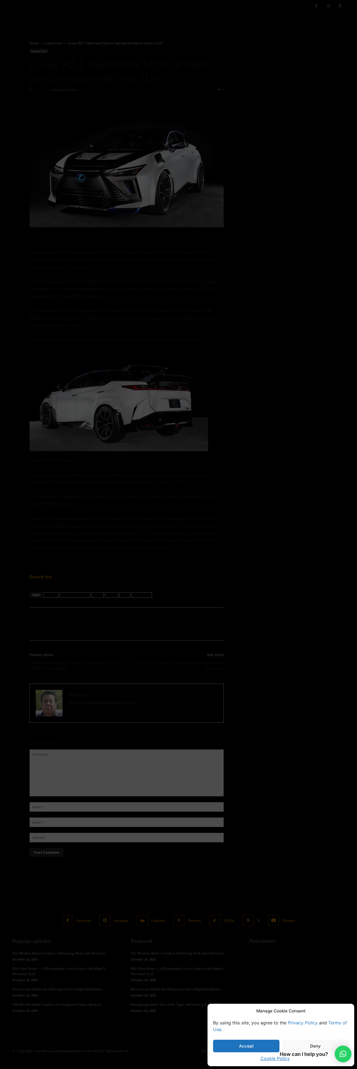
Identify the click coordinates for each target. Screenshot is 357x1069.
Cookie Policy (275, 1058)
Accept (246, 1046)
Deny (315, 1046)
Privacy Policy (303, 1023)
